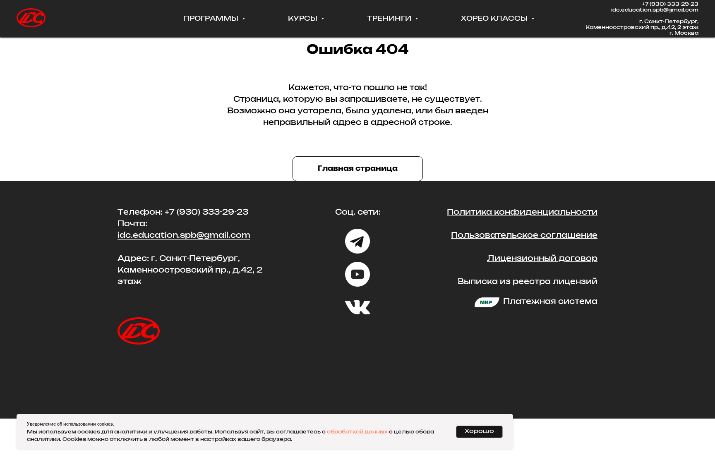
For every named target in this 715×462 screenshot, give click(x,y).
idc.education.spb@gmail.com (654, 9)
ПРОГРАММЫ (211, 18)
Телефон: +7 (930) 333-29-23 (183, 212)
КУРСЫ (303, 18)
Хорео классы (495, 18)
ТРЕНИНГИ (390, 18)
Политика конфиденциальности (522, 212)
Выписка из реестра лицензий (527, 282)
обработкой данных (357, 431)
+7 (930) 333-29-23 (670, 4)
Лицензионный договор (542, 259)
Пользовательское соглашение (524, 235)
